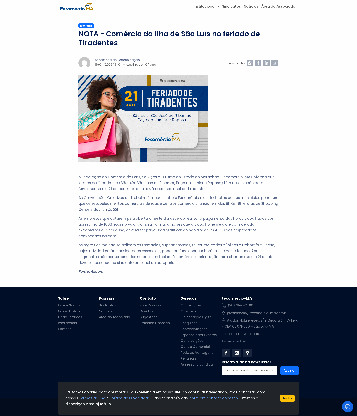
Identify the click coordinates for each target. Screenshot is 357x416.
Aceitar (287, 398)
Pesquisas (189, 323)
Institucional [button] (205, 6)
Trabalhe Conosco (155, 323)
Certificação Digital (196, 317)
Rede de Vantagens (197, 352)
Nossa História (69, 311)
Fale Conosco (151, 305)
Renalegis (189, 358)
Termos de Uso (234, 341)
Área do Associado (278, 6)
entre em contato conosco (213, 398)
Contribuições (192, 341)
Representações (194, 329)
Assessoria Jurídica (197, 364)
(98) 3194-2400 (240, 305)
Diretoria (65, 329)
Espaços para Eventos (199, 335)
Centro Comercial (195, 346)
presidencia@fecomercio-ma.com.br (257, 313)
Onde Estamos (70, 317)
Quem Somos (69, 305)
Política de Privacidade (240, 334)
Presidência (67, 323)
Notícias (251, 6)
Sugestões (148, 317)
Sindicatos (231, 6)
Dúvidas (146, 311)
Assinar (290, 370)
